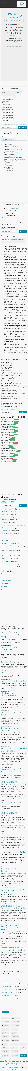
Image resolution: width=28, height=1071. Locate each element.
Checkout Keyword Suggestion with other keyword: (13, 124)
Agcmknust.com (5, 533)
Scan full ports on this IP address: (9, 409)
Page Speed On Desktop (17, 239)
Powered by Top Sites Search (9, 1067)
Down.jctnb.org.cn (6, 530)
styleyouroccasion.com (7, 992)
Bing (5, 92)
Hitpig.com (4, 522)
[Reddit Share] (19, 24)
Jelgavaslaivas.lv (6, 561)
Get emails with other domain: (8, 502)
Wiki (13, 95)
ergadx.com (4, 1001)
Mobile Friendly (20, 242)
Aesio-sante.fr (5, 540)
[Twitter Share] (11, 24)
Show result (23, 127)
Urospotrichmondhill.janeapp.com (10, 546)
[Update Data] (20, 133)
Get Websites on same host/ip (8, 228)
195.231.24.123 (14, 208)
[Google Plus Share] (9, 24)
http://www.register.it (16, 157)
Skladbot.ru (4, 517)
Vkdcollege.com (5, 528)
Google (18, 92)
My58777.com (5, 514)
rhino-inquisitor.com (6, 986)
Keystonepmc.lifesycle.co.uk (8, 525)
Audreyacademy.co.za (7, 550)
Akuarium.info (5, 511)
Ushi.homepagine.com (7, 564)
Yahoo (11, 92)
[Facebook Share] (7, 24)
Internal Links (5, 239)
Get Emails (23, 505)
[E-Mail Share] (21, 24)
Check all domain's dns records (7, 218)
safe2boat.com (5, 980)
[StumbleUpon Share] (17, 24)
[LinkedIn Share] (13, 24)
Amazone (5, 95)
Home (7, 20)
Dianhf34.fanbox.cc (6, 553)
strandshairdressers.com (7, 1005)
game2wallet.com (6, 989)
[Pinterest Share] (15, 24)
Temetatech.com (6, 566)
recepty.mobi (5, 1008)
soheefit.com (5, 983)
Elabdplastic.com (6, 555)
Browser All (5, 1012)
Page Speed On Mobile (8, 242)
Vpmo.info (4, 519)
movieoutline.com (6, 998)
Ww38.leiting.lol (5, 543)
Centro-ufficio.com (15, 20)
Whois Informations (7, 136)
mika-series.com (5, 995)
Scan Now (23, 231)
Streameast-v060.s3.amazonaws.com (11, 536)
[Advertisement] (14, 61)
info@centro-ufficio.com (8, 501)
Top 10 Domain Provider (8, 139)
